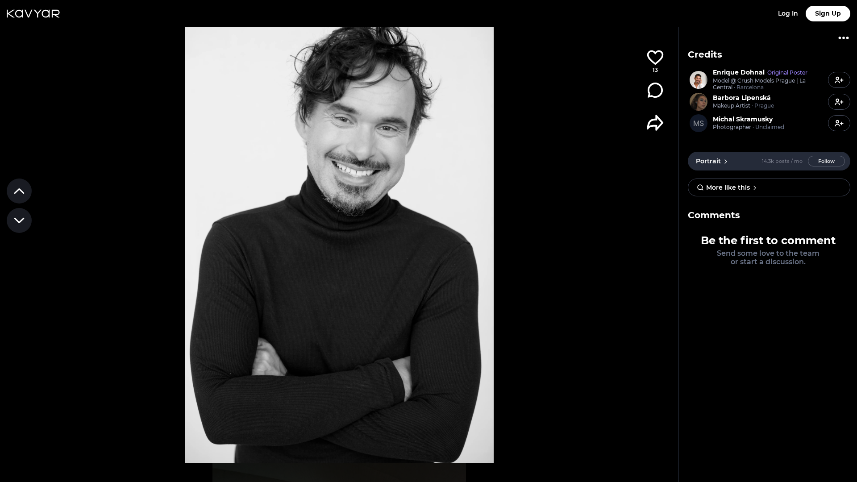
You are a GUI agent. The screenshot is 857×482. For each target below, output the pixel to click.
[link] (757, 80)
